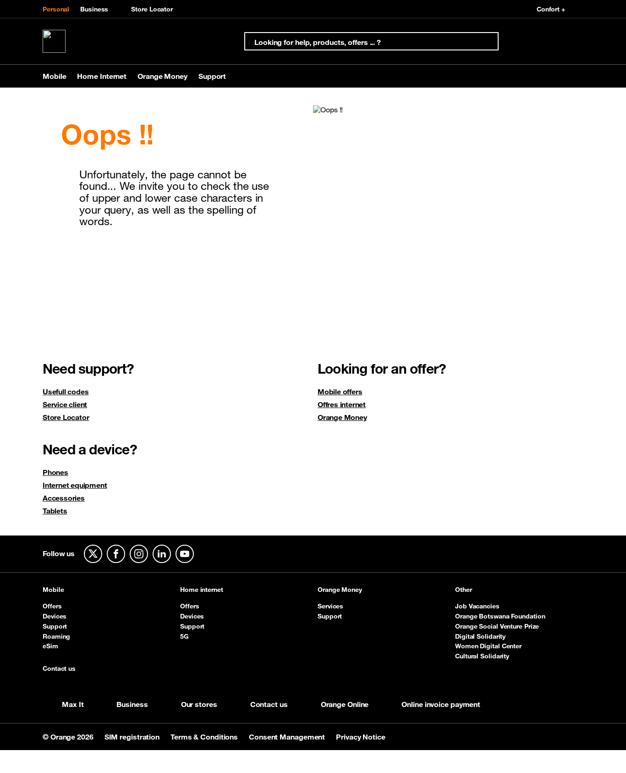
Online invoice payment (440, 704)
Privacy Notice (360, 736)
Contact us (59, 669)
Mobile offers (340, 391)
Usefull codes (65, 391)
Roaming (56, 636)
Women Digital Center (488, 646)
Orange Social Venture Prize (497, 626)
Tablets (55, 511)
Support (55, 626)
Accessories (64, 498)
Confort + (551, 9)
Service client (65, 404)
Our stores (199, 704)
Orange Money (342, 417)
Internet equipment (75, 485)
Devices (54, 616)
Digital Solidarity (480, 636)
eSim (50, 646)
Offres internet (342, 404)
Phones (55, 472)
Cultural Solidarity (482, 656)
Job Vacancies (477, 606)
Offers (52, 606)
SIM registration (132, 736)
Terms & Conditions (205, 736)
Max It (72, 704)
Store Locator (152, 9)
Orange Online (345, 704)
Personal (56, 9)
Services (330, 606)
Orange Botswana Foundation (500, 616)
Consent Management (288, 736)
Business (94, 9)
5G (184, 636)
